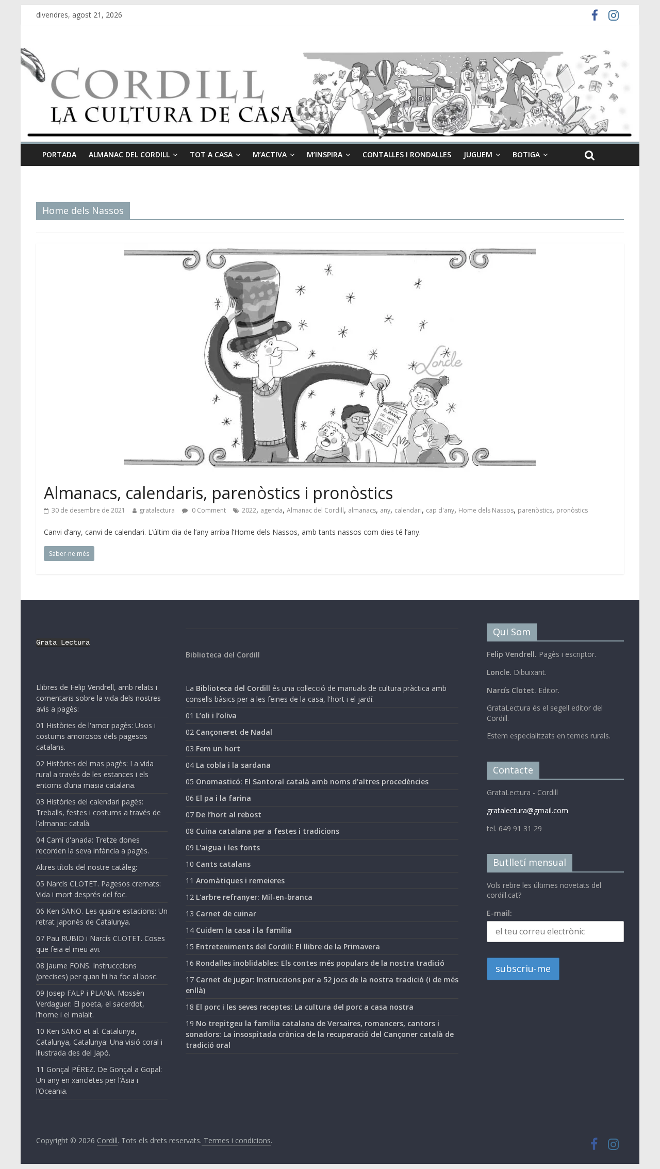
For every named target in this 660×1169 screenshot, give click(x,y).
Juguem (478, 154)
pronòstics (572, 510)
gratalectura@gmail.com (527, 810)
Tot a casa (211, 154)
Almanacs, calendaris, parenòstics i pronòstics (218, 493)
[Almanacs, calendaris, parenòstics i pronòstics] (330, 249)
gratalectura (157, 510)
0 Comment (208, 510)
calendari (408, 510)
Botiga (526, 154)
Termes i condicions (236, 1140)
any (385, 510)
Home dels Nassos (486, 510)
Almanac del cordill (129, 154)
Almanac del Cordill (315, 510)
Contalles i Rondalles (406, 154)
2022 (249, 510)
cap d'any (440, 510)
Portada (59, 154)
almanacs (362, 510)
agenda (271, 510)
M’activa (270, 154)
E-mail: (499, 913)
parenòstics (535, 510)
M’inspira (324, 154)
